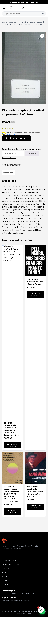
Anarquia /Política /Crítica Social (32, 22)
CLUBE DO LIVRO (9, 561)
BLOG (4, 572)
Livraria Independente (10, 22)
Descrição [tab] (8, 173)
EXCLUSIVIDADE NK (10, 565)
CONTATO (6, 584)
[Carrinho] (22, 7)
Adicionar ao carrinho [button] (12, 445)
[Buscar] (43, 14)
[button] (42, 36)
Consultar (32, 153)
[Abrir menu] (4, 7)
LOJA (4, 557)
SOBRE (5, 580)
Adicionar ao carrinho (16, 138)
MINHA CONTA (8, 576)
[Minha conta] (17, 7)
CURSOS (5, 569)
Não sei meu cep (9, 158)
